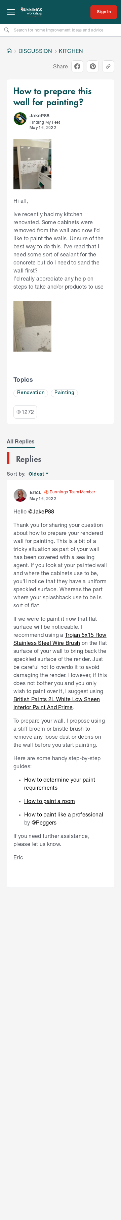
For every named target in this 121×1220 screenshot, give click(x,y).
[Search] (6, 30)
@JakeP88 (41, 511)
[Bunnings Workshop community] (31, 12)
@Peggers (44, 822)
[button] (20, 118)
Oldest (37, 474)
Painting (64, 393)
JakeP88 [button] (39, 115)
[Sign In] (103, 12)
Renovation (30, 393)
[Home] (9, 51)
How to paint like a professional (63, 814)
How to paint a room (49, 801)
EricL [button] (36, 492)
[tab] (21, 441)
